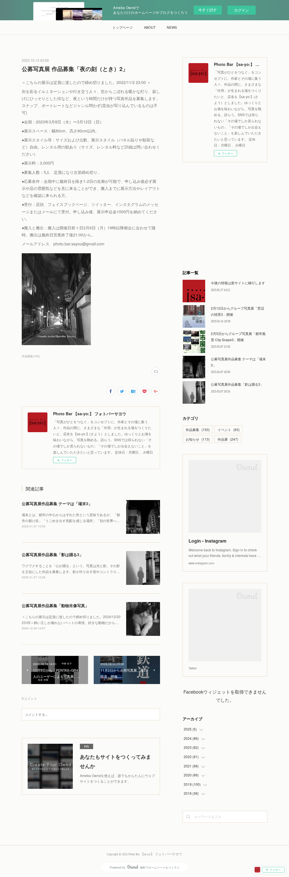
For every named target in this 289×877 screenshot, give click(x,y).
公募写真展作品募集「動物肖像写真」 (55, 605)
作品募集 (198, 429)
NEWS (172, 27)
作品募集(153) (31, 356)
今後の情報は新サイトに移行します (238, 282)
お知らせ (198, 439)
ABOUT (150, 27)
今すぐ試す (207, 9)
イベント (229, 429)
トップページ (122, 27)
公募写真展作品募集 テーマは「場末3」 (57, 503)
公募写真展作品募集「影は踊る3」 (52, 554)
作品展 (228, 439)
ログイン (241, 10)
